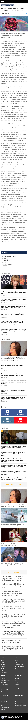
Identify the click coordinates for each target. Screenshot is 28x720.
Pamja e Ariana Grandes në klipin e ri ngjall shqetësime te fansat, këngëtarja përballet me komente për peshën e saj (13, 324)
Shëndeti (17, 684)
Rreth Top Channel (19, 698)
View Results (10, 264)
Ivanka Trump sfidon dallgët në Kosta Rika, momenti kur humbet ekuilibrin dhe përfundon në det (13, 368)
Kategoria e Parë (4, 682)
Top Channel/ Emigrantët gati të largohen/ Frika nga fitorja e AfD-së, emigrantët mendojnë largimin (13, 467)
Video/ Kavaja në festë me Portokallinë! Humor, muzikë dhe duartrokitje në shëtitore (13, 308)
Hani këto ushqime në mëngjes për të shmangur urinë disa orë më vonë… (13, 301)
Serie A (2, 688)
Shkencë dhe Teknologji (20, 666)
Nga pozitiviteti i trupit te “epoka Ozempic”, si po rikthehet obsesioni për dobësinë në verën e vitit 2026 (13, 293)
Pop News (7, 5)
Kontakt (16, 701)
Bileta (16, 700)
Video (2, 670)
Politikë (2, 660)
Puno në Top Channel (19, 703)
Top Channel (7, 414)
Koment (16, 662)
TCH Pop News (20, 414)
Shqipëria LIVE (4, 701)
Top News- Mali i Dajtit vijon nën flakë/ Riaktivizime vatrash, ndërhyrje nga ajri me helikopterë (12, 460)
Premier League (4, 684)
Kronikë (2, 662)
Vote (5, 264)
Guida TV (3, 709)
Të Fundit (12, 5)
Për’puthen (3, 700)
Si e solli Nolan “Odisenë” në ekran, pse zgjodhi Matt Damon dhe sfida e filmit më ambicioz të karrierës (13, 315)
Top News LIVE (4, 672)
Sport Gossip (3, 691)
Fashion (16, 682)
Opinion (16, 660)
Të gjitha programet (5, 707)
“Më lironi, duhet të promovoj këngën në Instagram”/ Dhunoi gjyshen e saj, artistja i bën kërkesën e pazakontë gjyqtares (13, 360)
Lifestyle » (6, 273)
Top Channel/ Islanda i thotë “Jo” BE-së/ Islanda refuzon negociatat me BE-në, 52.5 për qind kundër (13, 454)
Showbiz (17, 678)
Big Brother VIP (4, 698)
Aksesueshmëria (18, 709)
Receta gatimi (18, 688)
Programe (4, 695)
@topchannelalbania (7, 422)
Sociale (2, 668)
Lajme (3, 658)
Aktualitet (3, 664)
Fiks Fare (3, 703)
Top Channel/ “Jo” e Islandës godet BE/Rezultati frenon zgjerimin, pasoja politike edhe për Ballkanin (13, 448)
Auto (16, 668)
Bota (16, 658)
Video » (5, 428)
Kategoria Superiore (5, 680)
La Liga (2, 686)
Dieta (16, 686)
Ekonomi (3, 666)
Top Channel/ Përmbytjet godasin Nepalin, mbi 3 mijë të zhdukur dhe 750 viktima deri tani (13, 478)
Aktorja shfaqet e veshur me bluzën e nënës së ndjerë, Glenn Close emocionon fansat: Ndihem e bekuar (13, 391)
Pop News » (6, 339)
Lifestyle (3, 5)
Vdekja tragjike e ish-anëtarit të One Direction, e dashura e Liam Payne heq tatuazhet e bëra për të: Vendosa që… (13, 332)
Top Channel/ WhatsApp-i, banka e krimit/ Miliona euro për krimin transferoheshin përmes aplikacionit (13, 473)
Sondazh (5, 252)
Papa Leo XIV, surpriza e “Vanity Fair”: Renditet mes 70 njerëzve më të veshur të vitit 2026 (13, 375)
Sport (3, 675)
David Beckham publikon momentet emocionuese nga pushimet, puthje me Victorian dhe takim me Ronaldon (14, 383)
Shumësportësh (4, 689)
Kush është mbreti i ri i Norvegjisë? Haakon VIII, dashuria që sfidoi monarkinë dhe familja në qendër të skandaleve (13, 399)
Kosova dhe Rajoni (19, 664)
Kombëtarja (3, 678)
